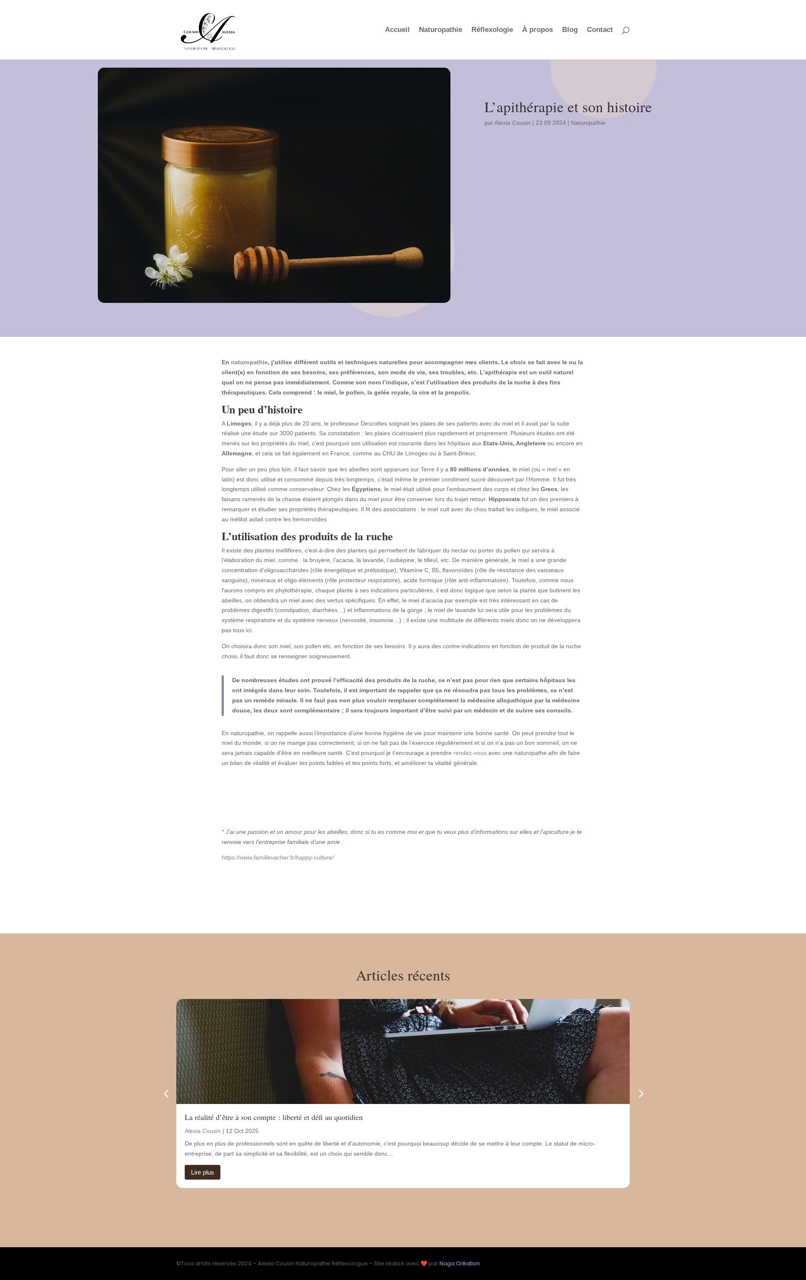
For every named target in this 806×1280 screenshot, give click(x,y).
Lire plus (202, 1172)
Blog (570, 30)
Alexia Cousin (513, 122)
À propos (537, 30)
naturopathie (249, 362)
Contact (600, 30)
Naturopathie (440, 30)
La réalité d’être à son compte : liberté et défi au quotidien (274, 1117)
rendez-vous (470, 752)
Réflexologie (492, 30)
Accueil (397, 30)
